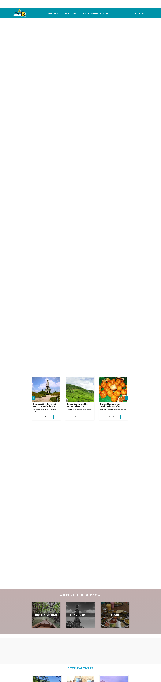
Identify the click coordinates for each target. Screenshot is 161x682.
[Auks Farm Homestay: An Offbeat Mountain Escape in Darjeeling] (47, 677)
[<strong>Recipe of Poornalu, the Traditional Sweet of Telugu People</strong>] (113, 378)
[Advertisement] (56, 4)
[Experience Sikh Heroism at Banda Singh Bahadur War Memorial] (46, 378)
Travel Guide (83, 13)
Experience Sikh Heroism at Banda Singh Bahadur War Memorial (44, 406)
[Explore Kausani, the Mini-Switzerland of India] (80, 378)
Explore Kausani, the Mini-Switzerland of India (78, 405)
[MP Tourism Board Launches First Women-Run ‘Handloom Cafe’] (80, 677)
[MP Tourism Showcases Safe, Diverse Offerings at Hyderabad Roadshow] (114, 677)
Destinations (69, 13)
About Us (57, 13)
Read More (45, 417)
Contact (109, 13)
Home (50, 13)
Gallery (94, 13)
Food (102, 13)
